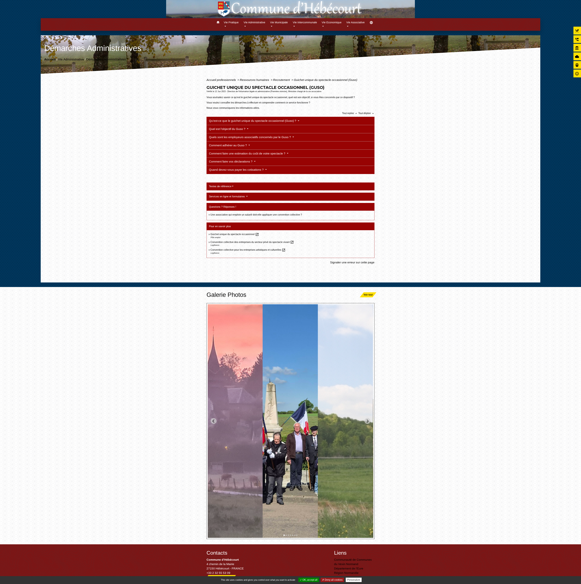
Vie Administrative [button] (254, 22)
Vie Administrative (71, 59)
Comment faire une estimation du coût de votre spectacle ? (247, 153)
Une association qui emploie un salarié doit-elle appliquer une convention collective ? (256, 214)
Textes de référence (220, 186)
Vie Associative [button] (355, 22)
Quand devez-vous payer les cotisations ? (236, 169)
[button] (217, 22)
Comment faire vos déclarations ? (231, 161)
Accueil (50, 59)
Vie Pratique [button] (231, 22)
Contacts (217, 553)
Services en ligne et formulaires (227, 196)
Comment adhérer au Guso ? (228, 145)
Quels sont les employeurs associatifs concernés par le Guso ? (250, 137)
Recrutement (282, 79)
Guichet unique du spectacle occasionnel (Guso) (325, 79)
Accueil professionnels (222, 79)
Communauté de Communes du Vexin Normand (353, 562)
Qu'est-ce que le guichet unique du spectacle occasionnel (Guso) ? (253, 120)
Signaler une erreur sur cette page (352, 262)
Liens (340, 553)
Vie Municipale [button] (279, 22)
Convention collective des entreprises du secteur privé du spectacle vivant (252, 242)
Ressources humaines (255, 79)
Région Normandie (346, 572)
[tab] (284, 535)
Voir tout (368, 294)
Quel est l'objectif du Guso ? (227, 129)
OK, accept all (309, 580)
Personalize (353, 580)
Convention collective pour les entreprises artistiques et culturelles (248, 250)
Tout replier (350, 113)
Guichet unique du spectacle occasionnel (234, 234)
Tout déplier (366, 113)
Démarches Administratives (106, 59)
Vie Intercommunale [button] (305, 22)
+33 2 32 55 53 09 (218, 572)
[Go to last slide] (214, 421)
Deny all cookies (333, 580)
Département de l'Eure (348, 568)
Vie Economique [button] (331, 22)
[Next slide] (367, 421)
